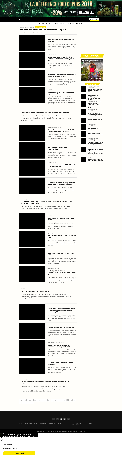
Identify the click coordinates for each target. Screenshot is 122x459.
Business (62, 23)
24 (55, 400)
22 (48, 400)
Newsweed (21, 27)
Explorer (41, 23)
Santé (56, 23)
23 (52, 400)
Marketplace (79, 23)
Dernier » (31, 402)
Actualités (49, 23)
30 (74, 400)
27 (64, 400)
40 (20, 402)
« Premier (30, 400)
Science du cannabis (29, 27)
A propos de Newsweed (25, 423)
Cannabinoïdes (40, 27)
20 (42, 400)
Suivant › (25, 402)
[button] (61, 440)
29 (71, 400)
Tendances (70, 23)
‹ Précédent (37, 400)
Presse (59, 423)
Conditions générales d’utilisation (44, 423)
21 (45, 400)
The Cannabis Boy (40, 425)
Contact (49, 425)
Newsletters (94, 19)
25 (58, 400)
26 (61, 400)
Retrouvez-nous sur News (82, 423)
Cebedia (31, 425)
